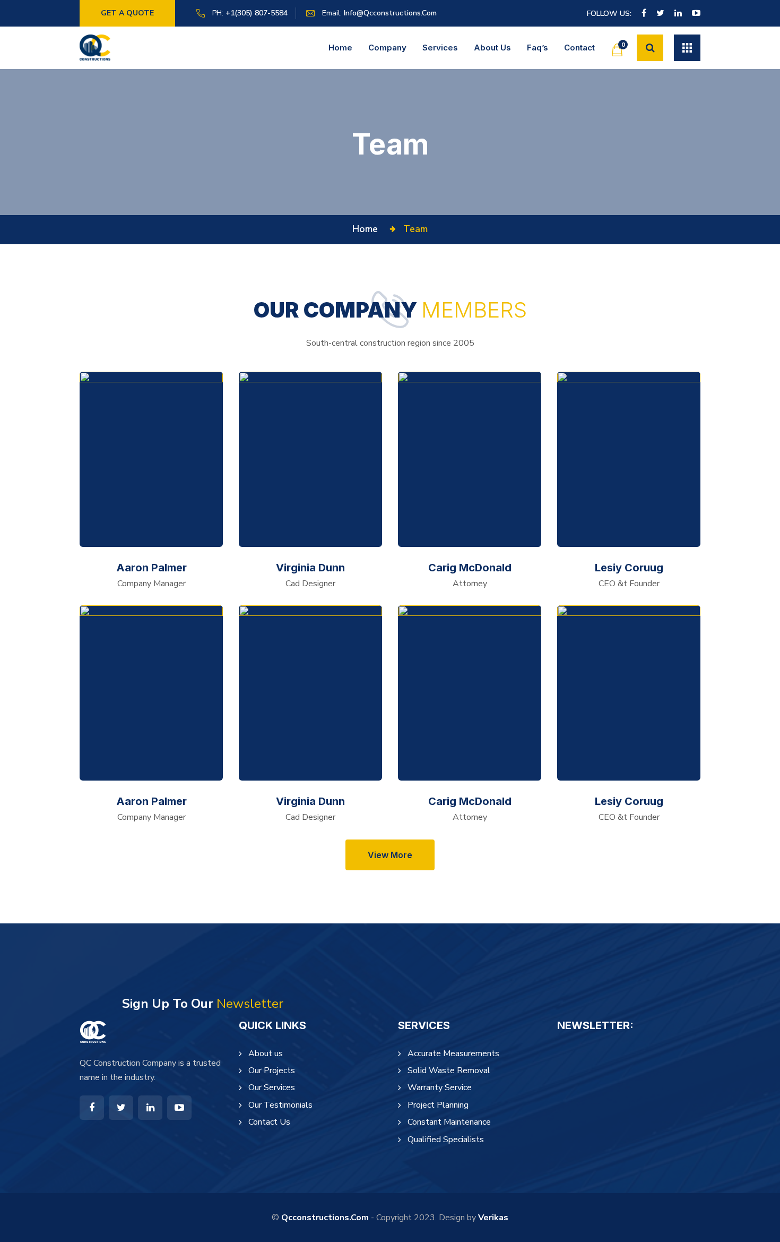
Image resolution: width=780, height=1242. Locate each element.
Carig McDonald (470, 567)
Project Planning (438, 1105)
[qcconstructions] (95, 47)
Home (340, 47)
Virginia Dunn (310, 567)
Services (440, 47)
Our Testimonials (280, 1105)
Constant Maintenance (449, 1122)
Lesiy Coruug (629, 567)
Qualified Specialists (446, 1139)
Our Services (271, 1087)
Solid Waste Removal (449, 1070)
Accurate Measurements (453, 1053)
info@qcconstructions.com (390, 13)
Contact (579, 47)
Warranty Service (440, 1087)
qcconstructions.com (325, 1217)
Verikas (493, 1217)
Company (387, 47)
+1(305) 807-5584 (257, 13)
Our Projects (271, 1070)
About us (492, 47)
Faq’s (537, 47)
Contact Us (269, 1122)
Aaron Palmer (151, 567)
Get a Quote (127, 13)
